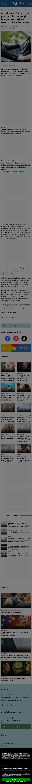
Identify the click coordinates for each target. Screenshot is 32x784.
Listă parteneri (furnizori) (5, 776)
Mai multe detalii (20, 757)
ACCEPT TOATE (16, 779)
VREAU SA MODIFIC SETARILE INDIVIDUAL (16, 781)
